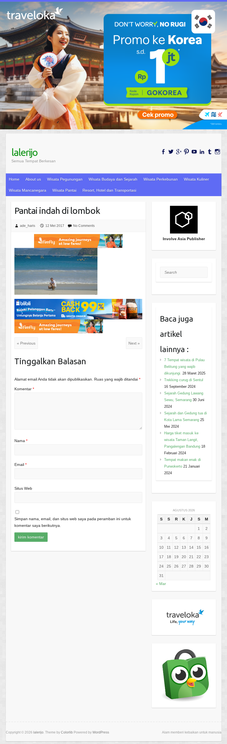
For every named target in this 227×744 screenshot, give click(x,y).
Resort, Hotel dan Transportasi (109, 190)
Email (20, 464)
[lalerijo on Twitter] (171, 151)
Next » (134, 343)
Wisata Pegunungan (64, 179)
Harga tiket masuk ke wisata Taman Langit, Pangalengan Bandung (182, 439)
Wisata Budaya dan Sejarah (113, 179)
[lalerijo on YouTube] (194, 151)
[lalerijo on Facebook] (163, 151)
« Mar (161, 583)
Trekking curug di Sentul (183, 380)
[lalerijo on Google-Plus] (178, 151)
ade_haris (27, 226)
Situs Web (23, 488)
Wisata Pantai (64, 190)
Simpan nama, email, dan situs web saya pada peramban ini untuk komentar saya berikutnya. (72, 522)
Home (14, 179)
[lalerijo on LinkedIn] (202, 151)
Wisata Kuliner (196, 179)
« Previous (26, 343)
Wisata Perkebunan (160, 179)
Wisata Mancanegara (27, 190)
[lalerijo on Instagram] (217, 151)
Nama (20, 440)
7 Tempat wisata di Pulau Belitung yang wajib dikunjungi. (184, 366)
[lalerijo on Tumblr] (209, 151)
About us (33, 179)
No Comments (84, 226)
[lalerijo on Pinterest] (186, 151)
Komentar (24, 389)
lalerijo (24, 152)
